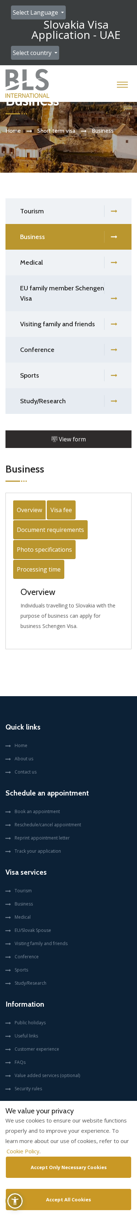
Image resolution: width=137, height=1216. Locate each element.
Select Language (36, 12)
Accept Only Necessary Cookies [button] (69, 1167)
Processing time (39, 569)
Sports (29, 375)
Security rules (28, 1088)
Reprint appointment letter (42, 838)
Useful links (26, 1036)
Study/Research (43, 401)
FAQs (20, 1062)
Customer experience (37, 1049)
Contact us (26, 772)
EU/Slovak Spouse (33, 930)
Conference (37, 350)
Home (13, 130)
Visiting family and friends (57, 324)
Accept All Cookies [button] (68, 1199)
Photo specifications (44, 549)
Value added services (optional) (47, 1075)
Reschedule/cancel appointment (48, 825)
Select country (33, 53)
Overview (29, 510)
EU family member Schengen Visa (62, 293)
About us (24, 759)
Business (32, 237)
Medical (31, 262)
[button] (15, 1201)
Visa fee (61, 510)
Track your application (38, 851)
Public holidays (30, 1023)
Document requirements (50, 530)
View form (71, 439)
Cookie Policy (23, 1151)
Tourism (32, 211)
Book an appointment (37, 811)
